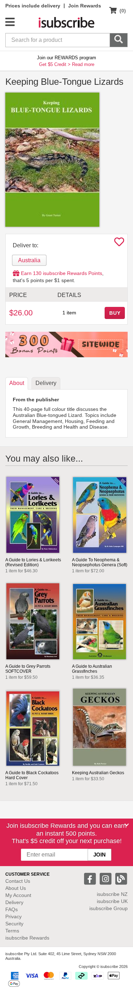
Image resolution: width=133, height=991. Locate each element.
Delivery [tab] (45, 383)
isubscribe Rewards (27, 938)
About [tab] (16, 383)
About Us (15, 888)
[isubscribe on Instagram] (106, 878)
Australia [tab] (29, 260)
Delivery (14, 902)
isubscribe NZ (112, 894)
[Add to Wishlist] (119, 244)
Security (14, 923)
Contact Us (17, 881)
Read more (83, 64)
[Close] (126, 825)
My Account (18, 895)
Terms (12, 931)
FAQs (11, 909)
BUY (115, 313)
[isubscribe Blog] (121, 878)
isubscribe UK (112, 901)
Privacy (13, 916)
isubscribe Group (108, 908)
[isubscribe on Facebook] (91, 878)
